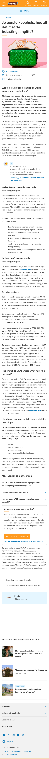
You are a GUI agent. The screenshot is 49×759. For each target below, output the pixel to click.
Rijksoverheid (35, 410)
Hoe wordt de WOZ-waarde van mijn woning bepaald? (20, 500)
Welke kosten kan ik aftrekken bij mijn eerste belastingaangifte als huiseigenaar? (21, 484)
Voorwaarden (16, 751)
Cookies (27, 751)
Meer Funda (7, 726)
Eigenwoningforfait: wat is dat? (15, 492)
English (10, 741)
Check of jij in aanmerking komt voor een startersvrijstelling (27, 179)
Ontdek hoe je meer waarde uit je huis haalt (22, 541)
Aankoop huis (12, 71)
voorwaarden (25, 269)
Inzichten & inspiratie (11, 713)
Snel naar (6, 706)
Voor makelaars (8, 720)
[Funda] (15, 3)
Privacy (5, 751)
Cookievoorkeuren (11, 754)
